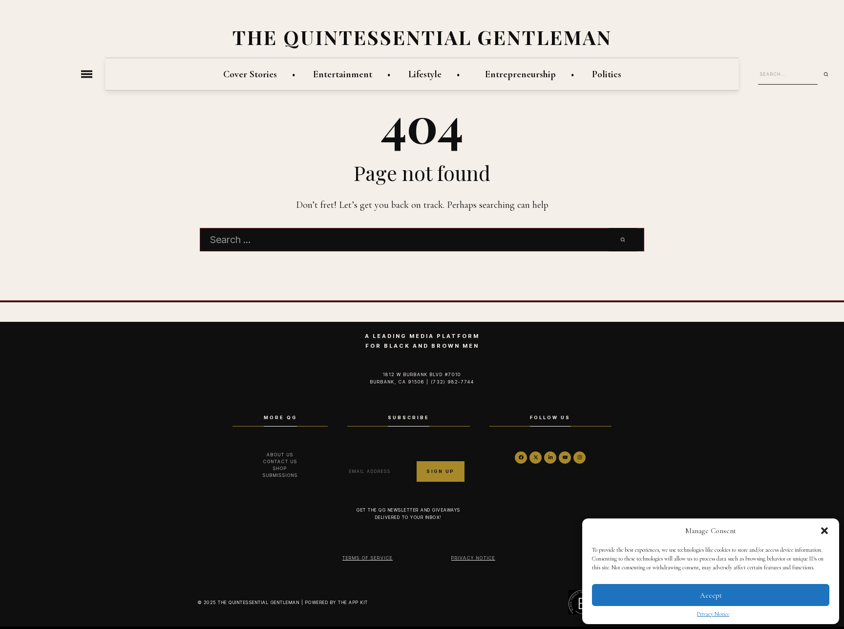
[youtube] (565, 457)
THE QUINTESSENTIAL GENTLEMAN (422, 37)
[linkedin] (550, 457)
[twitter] (535, 457)
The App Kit (353, 602)
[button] (824, 531)
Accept (711, 595)
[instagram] (579, 457)
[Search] (829, 74)
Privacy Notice (713, 614)
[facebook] (521, 457)
